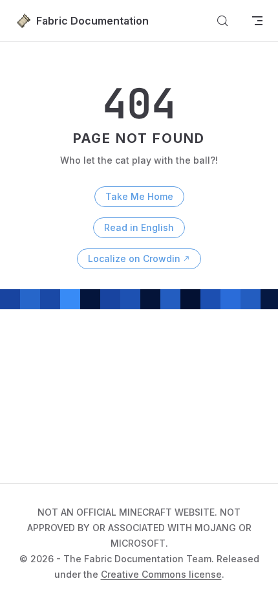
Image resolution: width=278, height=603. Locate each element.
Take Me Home (139, 196)
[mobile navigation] (257, 20)
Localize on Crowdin (134, 258)
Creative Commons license (161, 574)
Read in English (139, 227)
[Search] (222, 21)
